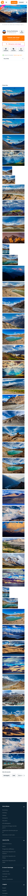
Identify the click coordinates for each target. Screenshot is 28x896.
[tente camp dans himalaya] (13, 761)
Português (5, 893)
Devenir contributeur (7, 879)
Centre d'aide (5, 871)
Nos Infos (4, 876)
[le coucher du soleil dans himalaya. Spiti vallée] (13, 94)
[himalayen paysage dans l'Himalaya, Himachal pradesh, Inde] (13, 352)
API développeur (6, 823)
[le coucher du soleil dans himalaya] (13, 273)
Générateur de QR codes (8, 835)
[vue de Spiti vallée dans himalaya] (13, 682)
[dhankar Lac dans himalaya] (13, 224)
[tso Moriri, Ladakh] (13, 497)
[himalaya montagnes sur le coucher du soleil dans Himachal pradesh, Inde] (13, 237)
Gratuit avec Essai (13, 38)
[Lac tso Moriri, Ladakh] (13, 665)
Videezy (4, 815)
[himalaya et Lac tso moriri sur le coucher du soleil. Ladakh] (13, 648)
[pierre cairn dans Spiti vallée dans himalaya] (13, 434)
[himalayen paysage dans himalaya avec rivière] (13, 208)
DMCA (3, 846)
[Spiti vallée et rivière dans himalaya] (13, 305)
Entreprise (5, 818)
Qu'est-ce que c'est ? (18, 55)
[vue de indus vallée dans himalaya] (13, 545)
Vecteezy (4, 812)
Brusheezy (5, 810)
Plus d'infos (6, 58)
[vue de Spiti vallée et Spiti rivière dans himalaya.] (13, 402)
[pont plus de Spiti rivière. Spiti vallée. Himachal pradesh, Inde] (13, 698)
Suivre (21, 32)
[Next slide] (22, 775)
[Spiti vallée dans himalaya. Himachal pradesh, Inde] (7, 170)
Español (4, 890)
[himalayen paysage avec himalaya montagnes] (13, 158)
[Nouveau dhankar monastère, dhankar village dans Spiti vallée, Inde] (13, 321)
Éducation (4, 820)
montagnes (6, 775)
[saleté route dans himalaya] (13, 713)
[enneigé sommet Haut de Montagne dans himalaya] (13, 513)
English (4, 888)
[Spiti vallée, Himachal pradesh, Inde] (13, 561)
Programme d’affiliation (8, 849)
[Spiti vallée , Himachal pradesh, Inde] (13, 481)
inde (14, 775)
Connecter (21, 2)
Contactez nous (6, 874)
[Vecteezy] (2, 2)
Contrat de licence (6, 843)
